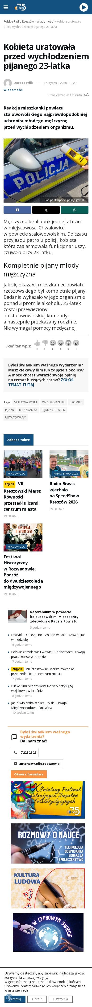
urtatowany (15, 417)
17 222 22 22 (27, 752)
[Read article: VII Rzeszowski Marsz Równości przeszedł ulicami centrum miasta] (23, 464)
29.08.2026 (11, 516)
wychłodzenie (53, 402)
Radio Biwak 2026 (66, 473)
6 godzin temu (22, 644)
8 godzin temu (22, 696)
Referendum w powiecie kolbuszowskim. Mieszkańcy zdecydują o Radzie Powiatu (54, 616)
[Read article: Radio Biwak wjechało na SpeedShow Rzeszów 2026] (69, 464)
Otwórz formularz (28, 774)
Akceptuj (15, 999)
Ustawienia (60, 999)
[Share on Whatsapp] (74, 210)
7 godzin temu (22, 661)
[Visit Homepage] (20, 7)
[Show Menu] (6, 7)
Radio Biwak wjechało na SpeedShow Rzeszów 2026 (64, 492)
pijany (10, 410)
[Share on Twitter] (46, 210)
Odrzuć (37, 999)
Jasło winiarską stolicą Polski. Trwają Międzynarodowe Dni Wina (39, 705)
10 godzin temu (23, 712)
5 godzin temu (40, 627)
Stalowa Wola (26, 402)
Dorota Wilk (23, 83)
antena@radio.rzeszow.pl (40, 763)
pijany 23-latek (53, 410)
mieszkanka (28, 410)
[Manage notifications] (9, 998)
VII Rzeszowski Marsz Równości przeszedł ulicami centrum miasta (22, 496)
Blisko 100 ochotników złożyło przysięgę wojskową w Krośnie (42, 688)
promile (76, 402)
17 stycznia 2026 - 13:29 (60, 83)
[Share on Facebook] (17, 210)
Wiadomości (13, 90)
